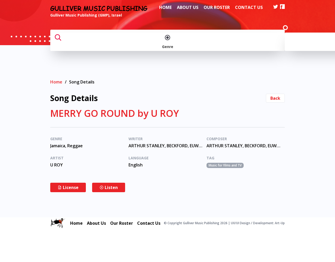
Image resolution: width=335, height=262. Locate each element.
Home (165, 7)
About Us (187, 7)
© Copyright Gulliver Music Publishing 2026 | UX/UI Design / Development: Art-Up (224, 223)
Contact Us (249, 7)
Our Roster (217, 7)
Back (275, 98)
